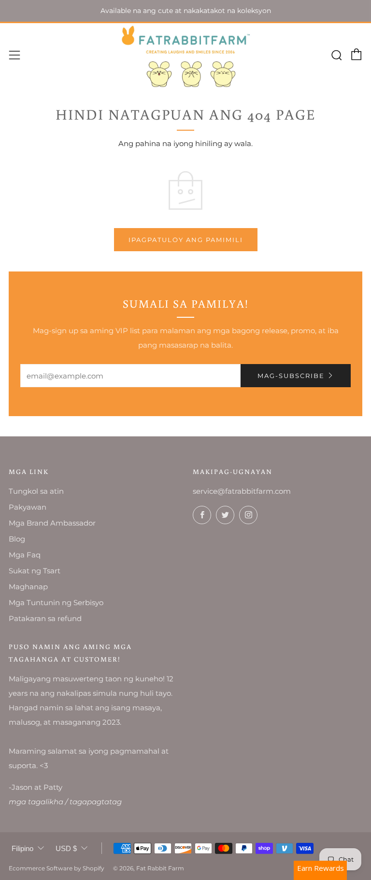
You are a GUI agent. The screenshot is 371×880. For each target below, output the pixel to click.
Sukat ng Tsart (34, 570)
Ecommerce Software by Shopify (56, 868)
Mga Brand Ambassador (52, 523)
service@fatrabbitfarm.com (242, 491)
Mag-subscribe (291, 375)
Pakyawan (27, 507)
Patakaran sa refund (45, 618)
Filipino (22, 848)
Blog (17, 538)
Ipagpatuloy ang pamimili (185, 240)
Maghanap (28, 586)
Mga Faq (25, 554)
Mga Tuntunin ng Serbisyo (56, 602)
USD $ (66, 848)
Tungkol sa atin (36, 491)
